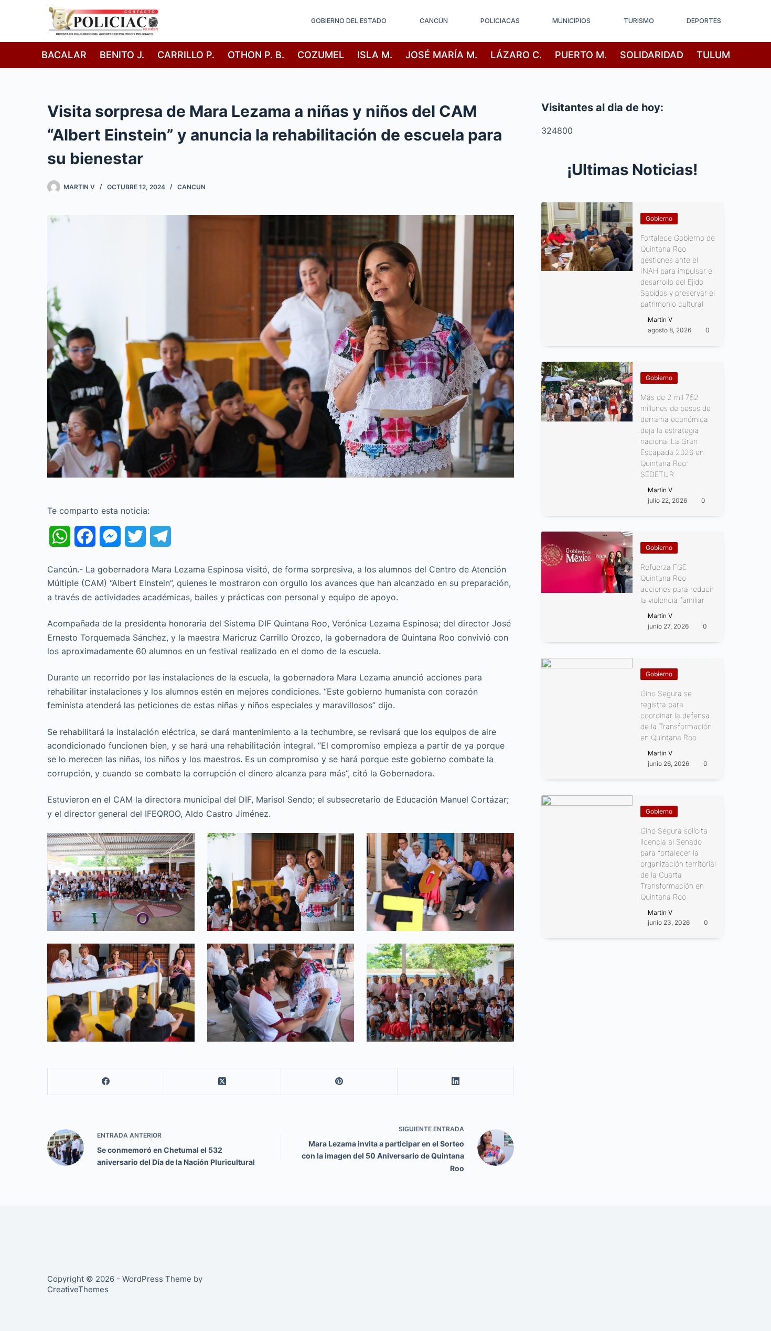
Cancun (191, 187)
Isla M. (374, 54)
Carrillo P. (186, 54)
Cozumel (320, 54)
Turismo (639, 21)
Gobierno (659, 218)
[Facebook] (106, 1081)
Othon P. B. (256, 54)
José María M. (441, 54)
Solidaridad (651, 54)
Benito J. (122, 54)
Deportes (704, 21)
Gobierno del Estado (349, 21)
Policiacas (500, 21)
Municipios (571, 21)
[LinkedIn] (456, 1081)
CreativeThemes (78, 1289)
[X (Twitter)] (222, 1081)
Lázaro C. (516, 54)
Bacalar (64, 54)
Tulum (713, 54)
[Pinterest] (339, 1081)
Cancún (434, 21)
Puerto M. (581, 54)
